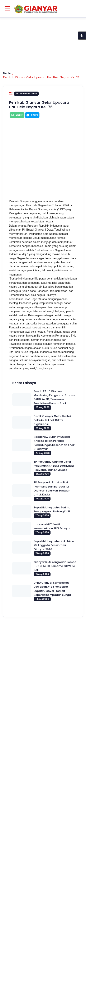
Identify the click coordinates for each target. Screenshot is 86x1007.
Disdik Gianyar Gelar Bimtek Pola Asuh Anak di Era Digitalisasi (52, 420)
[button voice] (82, 35)
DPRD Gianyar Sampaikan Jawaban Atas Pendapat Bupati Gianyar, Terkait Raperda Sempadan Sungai (52, 589)
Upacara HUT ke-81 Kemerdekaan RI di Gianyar (52, 526)
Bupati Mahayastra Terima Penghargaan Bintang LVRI (52, 509)
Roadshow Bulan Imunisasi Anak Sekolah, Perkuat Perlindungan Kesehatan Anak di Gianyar (54, 443)
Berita (7, 73)
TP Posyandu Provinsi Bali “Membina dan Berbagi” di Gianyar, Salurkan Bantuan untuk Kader (52, 488)
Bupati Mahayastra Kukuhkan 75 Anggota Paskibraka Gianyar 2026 (54, 545)
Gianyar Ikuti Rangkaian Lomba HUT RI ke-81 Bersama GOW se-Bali (55, 566)
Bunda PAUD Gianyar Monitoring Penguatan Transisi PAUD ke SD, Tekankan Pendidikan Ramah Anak (54, 397)
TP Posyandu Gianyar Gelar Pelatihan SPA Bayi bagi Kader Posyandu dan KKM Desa (54, 466)
